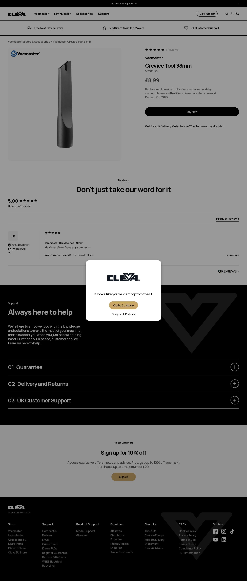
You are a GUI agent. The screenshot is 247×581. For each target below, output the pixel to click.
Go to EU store (123, 305)
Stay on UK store (123, 314)
